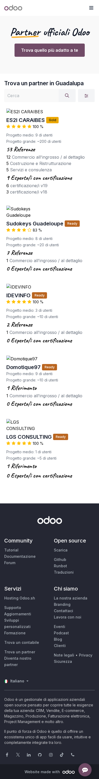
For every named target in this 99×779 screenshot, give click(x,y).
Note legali (64, 655)
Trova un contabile (21, 642)
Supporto (12, 607)
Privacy (85, 655)
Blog (58, 639)
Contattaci (63, 610)
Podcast (61, 633)
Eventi (59, 626)
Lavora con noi (67, 617)
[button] (91, 8)
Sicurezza (63, 661)
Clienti (60, 645)
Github (60, 559)
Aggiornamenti (17, 614)
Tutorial (11, 550)
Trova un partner (19, 652)
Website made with (43, 771)
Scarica (61, 550)
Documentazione (20, 556)
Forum (9, 562)
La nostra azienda (70, 598)
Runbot (60, 566)
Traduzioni (64, 572)
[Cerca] (67, 95)
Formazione (15, 633)
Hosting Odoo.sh (19, 598)
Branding (62, 604)
